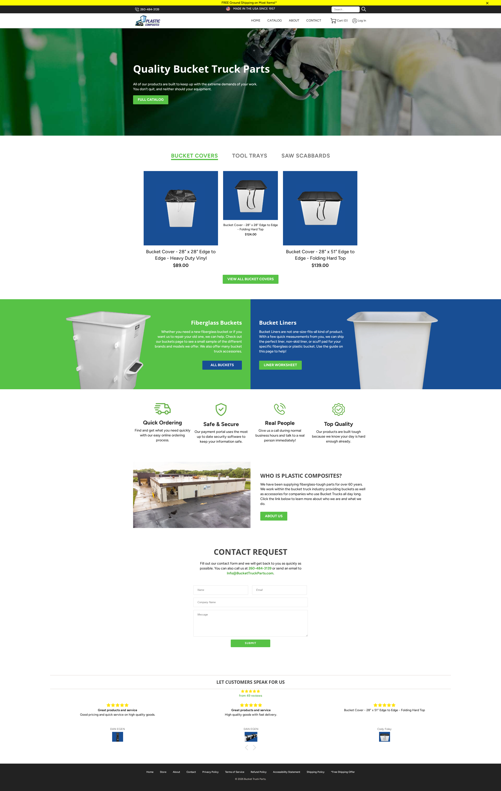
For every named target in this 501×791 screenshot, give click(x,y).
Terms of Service (234, 771)
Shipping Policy (315, 771)
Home (255, 20)
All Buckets (222, 365)
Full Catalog (151, 99)
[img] (250, 691)
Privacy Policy (210, 771)
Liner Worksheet (280, 365)
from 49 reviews (250, 695)
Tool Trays (249, 155)
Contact (313, 20)
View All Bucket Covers (250, 279)
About (294, 20)
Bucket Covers (194, 155)
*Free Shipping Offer (343, 771)
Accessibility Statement (286, 771)
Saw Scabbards (305, 155)
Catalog (274, 20)
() (342, 20)
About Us (274, 516)
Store (163, 771)
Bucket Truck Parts (255, 778)
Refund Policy (259, 771)
